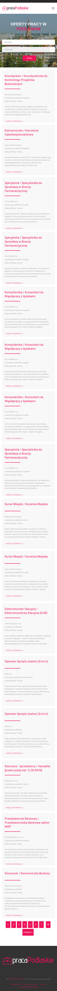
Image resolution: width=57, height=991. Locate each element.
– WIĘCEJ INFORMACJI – (14, 121)
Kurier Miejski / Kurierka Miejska (26, 504)
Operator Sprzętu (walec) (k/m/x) (26, 661)
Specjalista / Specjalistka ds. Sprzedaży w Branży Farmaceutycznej (24, 187)
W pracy (43, 984)
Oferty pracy (15, 984)
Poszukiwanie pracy (29, 984)
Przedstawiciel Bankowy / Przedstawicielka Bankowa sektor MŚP (27, 822)
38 (48, 924)
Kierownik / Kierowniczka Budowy (27, 873)
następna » (28, 932)
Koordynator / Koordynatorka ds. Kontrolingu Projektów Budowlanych (26, 80)
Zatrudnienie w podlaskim (29, 987)
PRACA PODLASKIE (15, 979)
